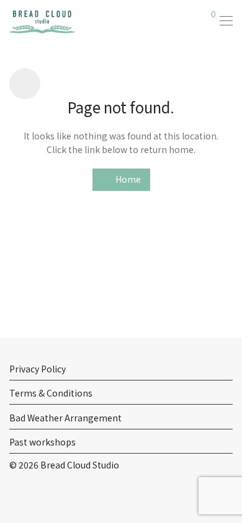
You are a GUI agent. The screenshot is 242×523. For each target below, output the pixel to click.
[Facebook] (13, 494)
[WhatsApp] (51, 494)
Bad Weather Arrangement (65, 417)
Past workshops (42, 442)
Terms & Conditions (50, 393)
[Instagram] (32, 494)
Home (127, 179)
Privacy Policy (37, 369)
